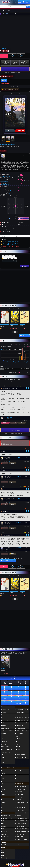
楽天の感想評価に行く (5, 184)
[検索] (28, 6)
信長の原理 (22, 324)
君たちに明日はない (4, 324)
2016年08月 (20, 222)
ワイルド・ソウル (14, 324)
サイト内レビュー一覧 (5, 176)
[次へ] (16, 332)
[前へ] (13, 332)
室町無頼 (3, 668)
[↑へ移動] (26, 388)
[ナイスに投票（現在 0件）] (4, 386)
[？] (9, 420)
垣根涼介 (4, 48)
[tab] (3, 139)
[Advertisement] (15, 31)
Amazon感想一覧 (4, 181)
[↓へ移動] (28, 388)
